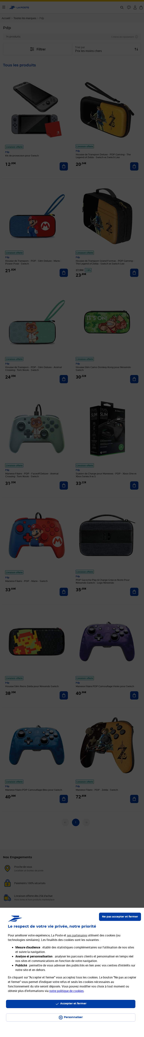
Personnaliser (73, 1017)
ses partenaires (77, 935)
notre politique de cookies (66, 991)
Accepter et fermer (73, 1003)
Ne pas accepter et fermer (120, 916)
